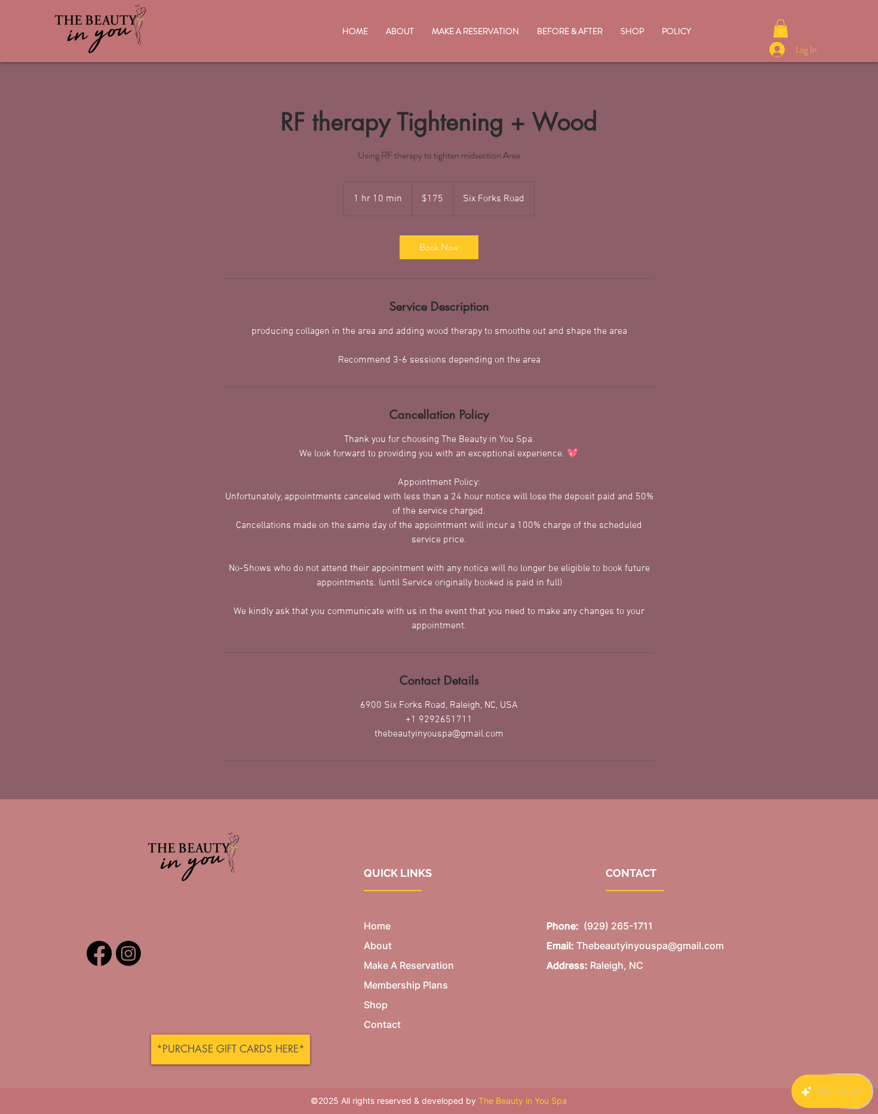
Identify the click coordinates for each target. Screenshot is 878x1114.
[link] (439, 247)
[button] (780, 28)
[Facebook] (99, 953)
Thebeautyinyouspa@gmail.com (650, 946)
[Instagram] (128, 953)
